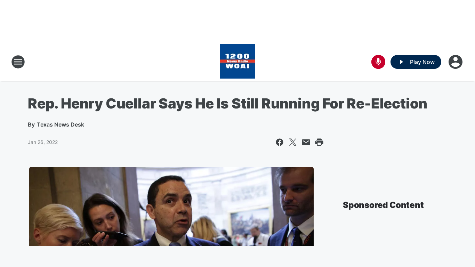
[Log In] (456, 62)
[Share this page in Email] (306, 142)
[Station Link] (237, 62)
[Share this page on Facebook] (279, 142)
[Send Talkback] (378, 62)
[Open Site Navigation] (18, 62)
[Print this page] (319, 142)
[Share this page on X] (293, 142)
